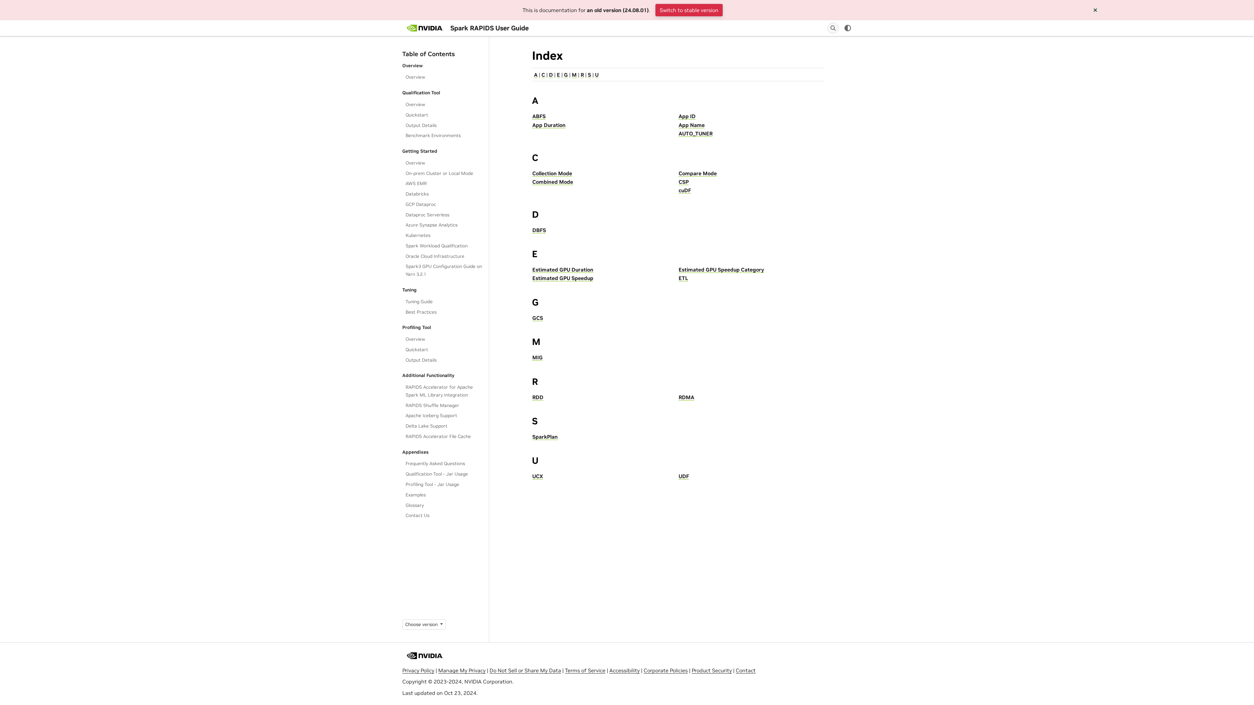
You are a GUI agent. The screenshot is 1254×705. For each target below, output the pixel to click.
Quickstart (417, 115)
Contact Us (417, 515)
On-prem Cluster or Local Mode (439, 173)
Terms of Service (585, 670)
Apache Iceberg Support (431, 415)
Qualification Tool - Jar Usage (437, 474)
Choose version (422, 624)
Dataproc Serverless (427, 215)
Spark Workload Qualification (437, 246)
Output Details (421, 125)
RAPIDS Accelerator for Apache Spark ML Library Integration (439, 391)
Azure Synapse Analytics (432, 225)
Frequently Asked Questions (435, 463)
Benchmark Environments (433, 135)
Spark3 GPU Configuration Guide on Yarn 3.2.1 (444, 270)
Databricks (417, 194)
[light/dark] (848, 28)
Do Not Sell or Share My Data (525, 670)
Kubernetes (418, 235)
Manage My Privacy (462, 670)
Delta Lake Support (426, 426)
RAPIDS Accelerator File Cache (438, 436)
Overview (415, 77)
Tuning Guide (419, 302)
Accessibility (624, 670)
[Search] (833, 28)
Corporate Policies (666, 670)
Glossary (415, 505)
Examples (416, 495)
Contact (746, 670)
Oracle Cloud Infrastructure (435, 256)
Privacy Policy (418, 670)
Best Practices (421, 312)
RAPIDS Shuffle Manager (432, 405)
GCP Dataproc (421, 204)
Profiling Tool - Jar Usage (432, 484)
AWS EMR (416, 183)
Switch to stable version (689, 10)
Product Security (712, 670)
